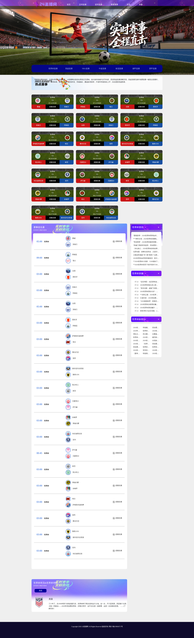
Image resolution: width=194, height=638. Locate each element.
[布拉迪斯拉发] (37, 174)
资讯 (128, 5)
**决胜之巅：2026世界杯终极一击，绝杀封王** (154, 295)
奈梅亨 (74, 417)
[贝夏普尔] (82, 156)
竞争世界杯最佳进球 (150, 350)
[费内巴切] (82, 137)
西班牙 (75, 277)
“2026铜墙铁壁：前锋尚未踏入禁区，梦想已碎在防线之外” (158, 301)
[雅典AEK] (156, 137)
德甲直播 (136, 69)
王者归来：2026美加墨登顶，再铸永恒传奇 (153, 298)
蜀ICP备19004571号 (116, 626)
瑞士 (74, 260)
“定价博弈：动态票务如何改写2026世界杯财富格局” (156, 282)
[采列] (67, 174)
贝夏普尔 (75, 401)
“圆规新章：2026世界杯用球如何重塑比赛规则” (150, 235)
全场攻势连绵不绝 (158, 340)
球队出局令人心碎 (139, 334)
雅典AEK (76, 374)
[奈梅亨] (126, 156)
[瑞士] (111, 100)
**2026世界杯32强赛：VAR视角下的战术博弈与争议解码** (154, 261)
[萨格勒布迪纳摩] (37, 137)
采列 (74, 440)
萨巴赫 (75, 407)
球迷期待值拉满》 (149, 353)
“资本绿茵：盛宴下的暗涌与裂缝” (149, 288)
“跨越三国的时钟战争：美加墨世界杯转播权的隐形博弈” (153, 245)
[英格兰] (67, 100)
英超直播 (69, 69)
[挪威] (37, 100)
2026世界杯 (137, 327)
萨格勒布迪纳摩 (78, 336)
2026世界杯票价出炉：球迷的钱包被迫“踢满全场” (155, 291)
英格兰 (75, 244)
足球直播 (82, 5)
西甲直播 (153, 69)
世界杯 (46, 241)
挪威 (73, 238)
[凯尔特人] (37, 156)
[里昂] (111, 137)
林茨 (74, 391)
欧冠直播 (119, 69)
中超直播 (102, 69)
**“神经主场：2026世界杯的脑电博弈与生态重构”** (151, 239)
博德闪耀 (76, 423)
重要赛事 (114, 5)
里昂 (74, 358)
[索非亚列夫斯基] (126, 137)
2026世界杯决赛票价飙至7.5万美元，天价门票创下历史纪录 (159, 304)
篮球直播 (98, 5)
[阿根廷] (82, 100)
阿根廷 (74, 254)
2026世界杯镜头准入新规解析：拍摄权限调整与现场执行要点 (159, 285)
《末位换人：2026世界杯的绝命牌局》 (147, 248)
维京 (74, 342)
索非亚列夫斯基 (78, 368)
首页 (69, 5)
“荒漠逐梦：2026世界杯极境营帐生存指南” (148, 242)
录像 (141, 5)
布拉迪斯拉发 (77, 433)
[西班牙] (156, 100)
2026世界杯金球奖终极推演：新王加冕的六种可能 (151, 258)
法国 (73, 271)
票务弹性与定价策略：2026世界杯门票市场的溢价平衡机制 (158, 311)
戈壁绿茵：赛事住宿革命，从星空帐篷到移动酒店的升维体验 (155, 252)
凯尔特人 (75, 385)
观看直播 (52, 107)
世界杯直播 (53, 69)
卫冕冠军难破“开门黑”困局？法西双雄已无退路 (150, 255)
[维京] (67, 137)
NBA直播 (86, 69)
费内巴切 (75, 352)
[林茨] (67, 156)
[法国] (126, 100)
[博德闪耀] (156, 156)
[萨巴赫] (111, 156)
